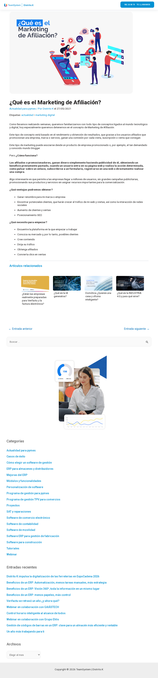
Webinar (12, 554)
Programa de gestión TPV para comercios (33, 499)
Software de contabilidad (22, 523)
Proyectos (13, 505)
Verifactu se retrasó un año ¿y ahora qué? (33, 600)
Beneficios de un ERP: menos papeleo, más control (39, 594)
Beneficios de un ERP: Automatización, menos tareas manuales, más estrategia (57, 582)
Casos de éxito (16, 456)
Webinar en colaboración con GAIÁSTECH (33, 607)
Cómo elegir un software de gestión (29, 462)
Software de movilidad (21, 529)
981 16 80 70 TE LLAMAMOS (137, 5)
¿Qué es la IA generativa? (61, 295)
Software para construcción (24, 542)
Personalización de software (25, 487)
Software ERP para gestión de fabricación (33, 536)
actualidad (27, 114)
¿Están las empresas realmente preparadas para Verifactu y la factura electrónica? (34, 299)
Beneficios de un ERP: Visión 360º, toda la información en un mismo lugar (53, 588)
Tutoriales (13, 548)
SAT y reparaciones (19, 511)
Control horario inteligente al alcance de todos (36, 613)
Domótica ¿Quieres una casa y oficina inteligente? (98, 296)
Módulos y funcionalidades (24, 480)
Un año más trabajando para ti (25, 631)
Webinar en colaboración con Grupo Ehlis (33, 619)
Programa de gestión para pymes (28, 493)
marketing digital (45, 114)
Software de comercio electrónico (28, 517)
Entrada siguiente (137, 329)
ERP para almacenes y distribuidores (30, 468)
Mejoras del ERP (17, 474)
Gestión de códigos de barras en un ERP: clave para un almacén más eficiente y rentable (62, 625)
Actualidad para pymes (22, 108)
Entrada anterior (20, 329)
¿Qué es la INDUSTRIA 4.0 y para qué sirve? (129, 295)
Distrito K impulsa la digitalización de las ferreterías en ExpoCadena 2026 (53, 576)
